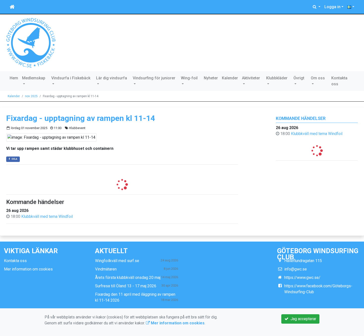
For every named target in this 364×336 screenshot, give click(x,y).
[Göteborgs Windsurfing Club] (30, 42)
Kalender (230, 78)
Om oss (318, 78)
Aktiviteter (251, 78)
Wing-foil (189, 78)
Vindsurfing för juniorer (154, 78)
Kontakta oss (339, 81)
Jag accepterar (302, 318)
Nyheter (211, 78)
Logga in (332, 6)
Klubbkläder (276, 78)
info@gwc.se (295, 269)
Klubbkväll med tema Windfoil (316, 133)
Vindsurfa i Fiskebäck (70, 78)
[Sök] (316, 7)
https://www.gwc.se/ (302, 277)
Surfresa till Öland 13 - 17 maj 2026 (125, 286)
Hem (14, 78)
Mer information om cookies (28, 269)
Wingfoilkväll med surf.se (117, 260)
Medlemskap (33, 78)
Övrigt (298, 78)
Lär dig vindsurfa (111, 78)
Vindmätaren (106, 269)
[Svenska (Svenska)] (350, 7)
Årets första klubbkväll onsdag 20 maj (127, 277)
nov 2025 (31, 96)
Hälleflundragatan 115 (303, 260)
